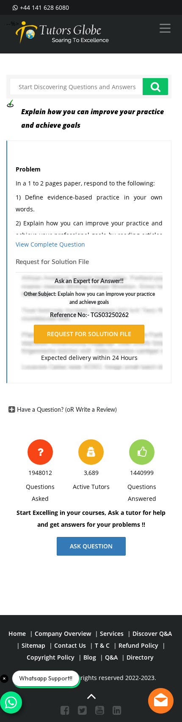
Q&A (111, 657)
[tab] (89, 410)
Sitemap (33, 645)
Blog (89, 657)
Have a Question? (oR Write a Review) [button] (67, 410)
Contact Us (70, 645)
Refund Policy (138, 645)
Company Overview (63, 633)
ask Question (91, 546)
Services (112, 633)
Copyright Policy (50, 657)
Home (17, 633)
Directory (140, 657)
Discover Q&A (152, 633)
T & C (102, 645)
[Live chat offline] (161, 701)
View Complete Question (50, 244)
